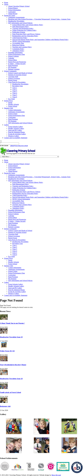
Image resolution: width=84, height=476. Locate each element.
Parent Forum (12, 80)
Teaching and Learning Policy (22, 47)
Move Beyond (56, 475)
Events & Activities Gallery (17, 134)
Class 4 (14, 93)
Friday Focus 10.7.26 (7, 351)
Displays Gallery (13, 136)
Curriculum (12, 12)
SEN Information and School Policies (20, 23)
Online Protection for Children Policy (24, 30)
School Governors (14, 78)
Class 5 (14, 95)
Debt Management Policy (20, 26)
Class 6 (14, 97)
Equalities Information (15, 52)
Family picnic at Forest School (10, 392)
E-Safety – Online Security (17, 64)
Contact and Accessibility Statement (15, 138)
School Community (10, 71)
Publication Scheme (18, 32)
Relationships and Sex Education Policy (25, 36)
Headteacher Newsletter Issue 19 (11, 337)
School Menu (12, 60)
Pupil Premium (13, 65)
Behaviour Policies (18, 45)
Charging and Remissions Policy (22, 28)
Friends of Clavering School (17, 75)
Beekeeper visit (5, 406)
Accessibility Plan (18, 43)
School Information (14, 10)
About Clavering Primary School (19, 6)
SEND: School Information (21, 41)
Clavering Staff (13, 76)
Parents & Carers (9, 15)
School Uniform (13, 56)
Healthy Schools (13, 104)
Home (6, 2)
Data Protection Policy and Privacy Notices (26, 34)
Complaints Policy (18, 49)
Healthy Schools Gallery (16, 128)
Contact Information (14, 110)
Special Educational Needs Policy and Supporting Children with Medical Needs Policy (40, 39)
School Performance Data (16, 54)
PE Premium (12, 67)
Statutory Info (8, 108)
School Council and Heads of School (20, 73)
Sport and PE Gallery (15, 130)
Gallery (6, 125)
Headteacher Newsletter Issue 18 (11, 378)
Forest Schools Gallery (15, 126)
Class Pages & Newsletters (17, 82)
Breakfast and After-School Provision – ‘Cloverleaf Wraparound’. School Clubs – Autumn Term (39, 19)
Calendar (11, 58)
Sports (10, 102)
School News (8, 101)
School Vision (12, 114)
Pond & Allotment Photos (16, 132)
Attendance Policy (18, 51)
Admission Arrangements (16, 17)
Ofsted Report (12, 14)
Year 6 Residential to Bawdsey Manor (13, 365)
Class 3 (14, 91)
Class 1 (14, 88)
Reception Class (17, 86)
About (6, 4)
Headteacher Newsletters (16, 21)
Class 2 (14, 89)
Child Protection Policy (19, 38)
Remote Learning (13, 69)
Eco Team (11, 99)
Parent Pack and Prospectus (17, 62)
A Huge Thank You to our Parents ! (12, 323)
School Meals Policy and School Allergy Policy (27, 25)
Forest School (12, 106)
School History (13, 8)
